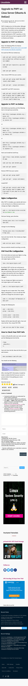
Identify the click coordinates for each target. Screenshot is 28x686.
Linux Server (13, 22)
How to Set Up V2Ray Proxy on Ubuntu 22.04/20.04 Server (14, 643)
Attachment (4, 437)
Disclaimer (15, 671)
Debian (5, 387)
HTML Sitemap (10, 664)
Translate (15, 475)
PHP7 (10, 387)
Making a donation (14, 408)
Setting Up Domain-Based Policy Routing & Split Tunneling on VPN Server (12, 618)
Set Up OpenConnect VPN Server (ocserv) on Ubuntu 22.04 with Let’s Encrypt (13, 637)
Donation (18, 664)
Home (3, 664)
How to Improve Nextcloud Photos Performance (12, 624)
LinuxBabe (5, 2)
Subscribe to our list (8, 605)
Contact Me (11, 667)
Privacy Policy (19, 667)
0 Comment (5, 22)
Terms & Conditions (6, 671)
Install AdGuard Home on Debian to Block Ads (11, 622)
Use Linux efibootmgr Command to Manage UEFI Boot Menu (12, 640)
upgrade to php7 (7, 390)
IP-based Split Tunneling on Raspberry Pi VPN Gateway (13, 615)
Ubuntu (16, 387)
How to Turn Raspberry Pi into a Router (10, 620)
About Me (4, 667)
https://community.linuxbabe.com (14, 404)
